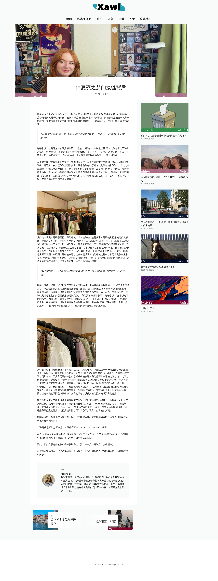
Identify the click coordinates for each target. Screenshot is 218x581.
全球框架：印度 (106, 521)
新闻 (69, 19)
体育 (110, 19)
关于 (132, 19)
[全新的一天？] (164, 302)
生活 (121, 19)
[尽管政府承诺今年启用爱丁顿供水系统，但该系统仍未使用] (164, 216)
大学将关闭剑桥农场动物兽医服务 (158, 266)
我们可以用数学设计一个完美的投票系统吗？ (163, 135)
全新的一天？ (147, 308)
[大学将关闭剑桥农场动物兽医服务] (164, 261)
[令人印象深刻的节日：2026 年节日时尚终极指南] (164, 171)
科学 (100, 19)
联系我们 (146, 19)
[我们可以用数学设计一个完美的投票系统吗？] (164, 129)
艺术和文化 (84, 19)
